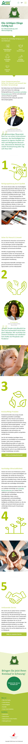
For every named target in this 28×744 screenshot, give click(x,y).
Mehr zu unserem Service (14, 634)
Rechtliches (4, 712)
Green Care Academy (7, 709)
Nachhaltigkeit (6, 704)
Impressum (5, 714)
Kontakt (4, 707)
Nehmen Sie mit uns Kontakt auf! (14, 683)
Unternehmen (6, 702)
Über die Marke (6, 700)
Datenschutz (5, 716)
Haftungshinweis (6, 721)
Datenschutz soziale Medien (9, 718)
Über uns (3, 698)
